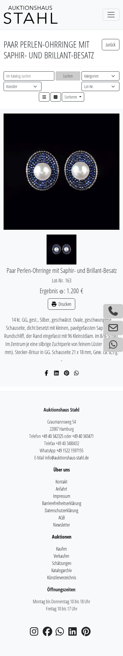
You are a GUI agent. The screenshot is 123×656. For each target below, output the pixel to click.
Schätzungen (61, 563)
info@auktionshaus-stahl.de (67, 457)
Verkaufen (61, 556)
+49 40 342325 (52, 436)
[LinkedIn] (56, 373)
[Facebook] (46, 373)
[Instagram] (36, 633)
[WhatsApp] (76, 373)
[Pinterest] (66, 373)
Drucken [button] (64, 304)
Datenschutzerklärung (61, 510)
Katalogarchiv (61, 570)
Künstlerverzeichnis (61, 577)
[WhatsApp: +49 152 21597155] (113, 345)
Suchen (68, 76)
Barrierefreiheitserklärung (61, 503)
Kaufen (61, 548)
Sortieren (71, 97)
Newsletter (61, 525)
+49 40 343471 (83, 436)
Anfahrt (61, 489)
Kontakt (61, 481)
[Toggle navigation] (111, 15)
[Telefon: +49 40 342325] (113, 311)
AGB (62, 517)
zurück (111, 44)
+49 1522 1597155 (69, 450)
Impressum (61, 496)
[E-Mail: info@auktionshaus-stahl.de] (113, 328)
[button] (44, 97)
